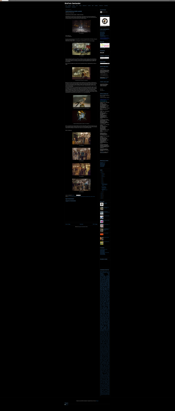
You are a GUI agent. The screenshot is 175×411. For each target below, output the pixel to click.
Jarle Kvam (101, 162)
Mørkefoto (108, 317)
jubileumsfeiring (105, 327)
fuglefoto (79, 196)
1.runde (101, 300)
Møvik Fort (106, 358)
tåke (102, 393)
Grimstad (107, 302)
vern (104, 330)
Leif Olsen (103, 286)
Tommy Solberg (102, 323)
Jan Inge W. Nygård (105, 351)
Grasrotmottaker (101, 344)
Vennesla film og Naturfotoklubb (103, 249)
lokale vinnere (102, 306)
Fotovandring (106, 5)
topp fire (105, 392)
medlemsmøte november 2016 (103, 384)
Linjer (106, 317)
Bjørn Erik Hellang (70, 196)
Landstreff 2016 (102, 354)
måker (100, 386)
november (103, 174)
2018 (101, 171)
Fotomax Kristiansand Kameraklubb (104, 252)
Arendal (103, 295)
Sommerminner (101, 366)
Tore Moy (101, 276)
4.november (107, 331)
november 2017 (102, 387)
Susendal (101, 368)
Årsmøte (101, 308)
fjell (105, 377)
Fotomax (109, 342)
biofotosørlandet (102, 374)
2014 (101, 195)
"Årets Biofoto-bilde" (107, 299)
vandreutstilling (101, 330)
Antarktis (101, 333)
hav (108, 293)
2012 (101, 197)
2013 (101, 196)
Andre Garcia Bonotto (102, 309)
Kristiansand (108, 275)
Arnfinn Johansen (106, 333)
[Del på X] (78, 195)
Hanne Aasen (103, 345)
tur (109, 329)
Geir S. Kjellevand (104, 282)
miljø (100, 385)
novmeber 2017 (106, 387)
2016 (104, 279)
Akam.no (103, 300)
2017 (101, 172)
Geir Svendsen (102, 343)
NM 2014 (108, 358)
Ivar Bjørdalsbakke (106, 350)
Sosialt (109, 366)
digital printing (102, 375)
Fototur (108, 273)
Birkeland (101, 310)
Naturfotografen (108, 279)
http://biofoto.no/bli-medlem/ (103, 78)
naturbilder (108, 283)
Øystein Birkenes (102, 294)
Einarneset (104, 340)
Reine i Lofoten (108, 320)
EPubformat (101, 340)
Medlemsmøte (88, 196)
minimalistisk (103, 385)
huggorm (106, 379)
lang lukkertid (106, 382)
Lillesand (104, 292)
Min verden (105, 357)
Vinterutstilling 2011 (107, 371)
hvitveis (109, 379)
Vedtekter (74, 5)
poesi (109, 388)
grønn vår (104, 378)
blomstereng (105, 374)
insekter (107, 380)
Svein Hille (103, 368)
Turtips (101, 280)
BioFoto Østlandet (102, 35)
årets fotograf (101, 394)
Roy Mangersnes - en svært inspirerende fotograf (106, 229)
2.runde (102, 331)
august (107, 372)
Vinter (101, 279)
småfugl (104, 391)
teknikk (94, 196)
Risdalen (103, 363)
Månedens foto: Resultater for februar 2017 (104, 190)
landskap (101, 382)
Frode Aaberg (108, 313)
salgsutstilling (108, 389)
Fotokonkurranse (102, 275)
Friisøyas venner (102, 313)
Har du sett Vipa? (103, 186)
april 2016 (105, 372)
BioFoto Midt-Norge (102, 33)
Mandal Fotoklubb (102, 250)
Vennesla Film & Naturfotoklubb (106, 298)
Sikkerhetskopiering (107, 365)
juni (102, 178)
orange (109, 387)
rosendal (101, 389)
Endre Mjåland (103, 312)
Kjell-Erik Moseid (107, 316)
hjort (103, 379)
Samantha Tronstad (102, 364)
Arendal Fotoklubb (107, 295)
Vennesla (101, 298)
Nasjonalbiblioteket (107, 303)
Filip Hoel (101, 301)
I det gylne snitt (106, 349)
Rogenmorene (106, 363)
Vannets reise (102, 277)
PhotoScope (108, 361)
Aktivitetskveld (108, 308)
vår (102, 279)
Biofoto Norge (106, 277)
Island (103, 350)
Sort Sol (107, 366)
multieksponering (106, 385)
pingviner (103, 388)
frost (107, 293)
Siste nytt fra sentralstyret (105, 203)
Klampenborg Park (106, 352)
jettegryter (101, 327)
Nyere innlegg (67, 224)
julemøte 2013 (102, 381)
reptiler (101, 329)
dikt (104, 375)
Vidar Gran (105, 305)
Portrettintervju (104, 272)
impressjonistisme (104, 380)
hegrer (109, 378)
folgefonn (109, 377)
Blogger (97, 400)
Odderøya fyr (104, 319)
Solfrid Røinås (108, 321)
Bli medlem (69, 5)
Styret (77, 5)
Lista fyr (106, 292)
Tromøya (109, 370)
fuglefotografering (83, 196)
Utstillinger (96, 5)
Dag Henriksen (106, 338)
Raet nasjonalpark (104, 320)
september (103, 176)
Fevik (106, 312)
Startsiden (81, 224)
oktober (103, 175)
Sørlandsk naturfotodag (107, 322)
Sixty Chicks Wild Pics (103, 321)
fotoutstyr (101, 378)
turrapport (107, 392)
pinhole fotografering (106, 388)
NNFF (92, 5)
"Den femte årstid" (104, 308)
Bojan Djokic (108, 337)
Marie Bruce (104, 356)
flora (106, 377)
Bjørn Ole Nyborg (105, 310)
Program (80, 5)
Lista (106, 286)
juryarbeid (106, 381)
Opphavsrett (107, 319)
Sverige (106, 368)
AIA (109, 331)
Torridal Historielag (106, 323)
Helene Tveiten (102, 347)
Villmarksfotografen (102, 371)
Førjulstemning (104, 291)
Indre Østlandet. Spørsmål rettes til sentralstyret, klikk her (104, 36)
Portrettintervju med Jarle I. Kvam (106, 207)
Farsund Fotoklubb (102, 253)
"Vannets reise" (101, 5)
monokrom (108, 328)
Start (66, 5)
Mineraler (107, 357)
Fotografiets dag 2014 (106, 301)
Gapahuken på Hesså (102, 314)
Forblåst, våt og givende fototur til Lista (106, 212)
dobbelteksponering (107, 375)
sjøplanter (106, 307)
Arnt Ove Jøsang (107, 309)
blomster (108, 287)
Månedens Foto (107, 271)
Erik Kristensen (105, 284)
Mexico (102, 357)
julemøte (109, 327)
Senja (104, 365)
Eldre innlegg (95, 224)
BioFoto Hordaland (102, 32)
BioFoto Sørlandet (72, 3)
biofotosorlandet (108, 373)
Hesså (104, 347)
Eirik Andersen (108, 340)
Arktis (102, 333)
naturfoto (109, 306)
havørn (107, 378)
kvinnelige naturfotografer (103, 328)
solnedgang (108, 391)
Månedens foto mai (102, 358)
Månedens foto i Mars (106, 220)
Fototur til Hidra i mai (106, 241)
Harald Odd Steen (102, 165)
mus (109, 385)
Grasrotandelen (108, 343)
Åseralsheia (106, 393)
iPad (100, 380)
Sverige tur (108, 368)
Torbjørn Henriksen (104, 370)
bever (106, 287)
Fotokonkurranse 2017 (102, 302)
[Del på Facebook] (79, 195)
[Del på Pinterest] (80, 195)
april (103, 283)
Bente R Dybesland (102, 164)
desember (103, 173)
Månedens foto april (106, 237)
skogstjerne (101, 391)
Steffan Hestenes (105, 289)
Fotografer (101, 342)
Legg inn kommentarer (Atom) (83, 226)
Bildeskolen (101, 335)
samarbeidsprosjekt (102, 307)
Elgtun (100, 312)
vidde (103, 393)
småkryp (103, 329)
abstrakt (101, 372)
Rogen (104, 363)
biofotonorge (101, 373)
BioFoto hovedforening (103, 30)
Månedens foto (84, 5)
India (109, 349)
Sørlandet (106, 293)
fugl (109, 277)
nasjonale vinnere (102, 299)
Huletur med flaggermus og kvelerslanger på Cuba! (104, 185)
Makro (104, 303)
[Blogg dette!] (77, 195)
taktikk (92, 196)
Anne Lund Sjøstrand (105, 281)
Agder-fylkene (105, 294)
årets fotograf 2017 (105, 394)
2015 (101, 194)
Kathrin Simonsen (102, 316)
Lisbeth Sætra (106, 296)
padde (100, 388)
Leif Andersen (105, 354)
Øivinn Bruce (108, 330)
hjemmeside (101, 379)
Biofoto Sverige (102, 336)
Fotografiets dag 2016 (105, 342)
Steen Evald (105, 367)
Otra (105, 361)
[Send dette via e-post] (76, 195)
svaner (107, 329)
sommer (105, 329)
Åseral (105, 330)
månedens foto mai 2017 (104, 386)
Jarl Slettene (105, 315)
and (102, 372)
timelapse (103, 392)
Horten (101, 315)
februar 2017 (76, 196)
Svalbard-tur (101, 322)
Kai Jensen (108, 315)
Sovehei (101, 367)
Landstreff (89, 5)
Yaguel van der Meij (104, 324)
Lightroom (103, 296)
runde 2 (104, 389)
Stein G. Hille (108, 367)
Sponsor (103, 367)
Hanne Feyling (106, 345)
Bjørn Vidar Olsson (107, 280)
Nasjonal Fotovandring (106, 276)
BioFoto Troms (102, 34)
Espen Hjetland (105, 285)
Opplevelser (103, 361)
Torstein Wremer (102, 287)
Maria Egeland (102, 166)
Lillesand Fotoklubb (102, 251)
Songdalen (104, 366)
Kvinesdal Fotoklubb (102, 254)
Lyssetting (101, 303)
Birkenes (105, 336)
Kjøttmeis (103, 352)
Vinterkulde (108, 305)
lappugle (109, 382)
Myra (109, 357)
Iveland (102, 315)
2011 (101, 198)
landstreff (103, 382)
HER (104, 90)
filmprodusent (103, 377)
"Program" (102, 95)
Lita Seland (108, 292)
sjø (104, 299)
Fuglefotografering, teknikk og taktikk (103, 187)
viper (104, 393)
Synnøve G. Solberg (102, 293)
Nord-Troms (104, 359)
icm (101, 380)
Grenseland (105, 344)
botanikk (109, 374)
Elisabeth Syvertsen (102, 163)
